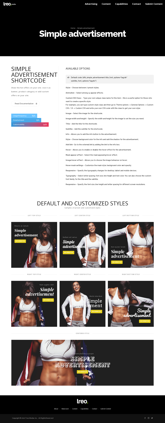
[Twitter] (152, 418)
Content (74, 409)
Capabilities (85, 409)
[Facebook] (145, 418)
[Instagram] (148, 418)
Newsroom (65, 409)
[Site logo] (7, 3)
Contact (94, 409)
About (56, 409)
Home (73, 28)
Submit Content (105, 409)
